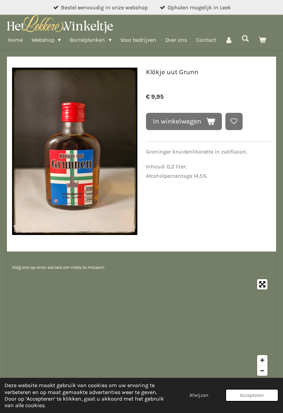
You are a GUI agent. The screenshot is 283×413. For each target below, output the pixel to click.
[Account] (229, 39)
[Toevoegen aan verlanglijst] (234, 121)
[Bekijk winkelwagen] (262, 39)
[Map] (141, 327)
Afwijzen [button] (198, 395)
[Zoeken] (245, 38)
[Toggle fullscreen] (262, 284)
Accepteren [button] (252, 395)
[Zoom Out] (262, 370)
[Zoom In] (262, 360)
